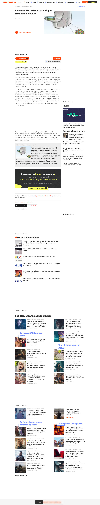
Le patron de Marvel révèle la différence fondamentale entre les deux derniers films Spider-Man (74, 454)
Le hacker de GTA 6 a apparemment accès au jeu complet (36, 353)
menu (19, 2)
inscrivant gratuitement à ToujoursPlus (41, 196)
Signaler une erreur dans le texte (24, 202)
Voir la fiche (69, 417)
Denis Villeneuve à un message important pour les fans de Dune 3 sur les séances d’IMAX (74, 429)
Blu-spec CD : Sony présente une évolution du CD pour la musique (41, 264)
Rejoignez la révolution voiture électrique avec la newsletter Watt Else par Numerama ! (73, 125)
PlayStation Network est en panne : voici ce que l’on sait (72, 164)
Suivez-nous (57, 58)
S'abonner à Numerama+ (37, 188)
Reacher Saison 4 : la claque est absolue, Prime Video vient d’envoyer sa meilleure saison (36, 443)
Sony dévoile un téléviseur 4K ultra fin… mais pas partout (40, 249)
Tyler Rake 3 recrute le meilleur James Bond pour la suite (74, 377)
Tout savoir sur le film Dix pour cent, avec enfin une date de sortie (36, 341)
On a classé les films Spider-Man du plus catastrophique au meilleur (73, 143)
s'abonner (93, 2)
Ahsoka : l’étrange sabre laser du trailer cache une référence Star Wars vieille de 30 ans (74, 336)
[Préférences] (86, 2)
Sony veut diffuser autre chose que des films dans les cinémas (41, 279)
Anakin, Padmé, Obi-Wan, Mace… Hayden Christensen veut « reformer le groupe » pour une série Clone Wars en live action (36, 324)
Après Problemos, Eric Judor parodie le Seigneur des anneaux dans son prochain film (36, 366)
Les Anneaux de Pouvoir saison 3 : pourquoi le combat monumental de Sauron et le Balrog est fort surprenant (73, 157)
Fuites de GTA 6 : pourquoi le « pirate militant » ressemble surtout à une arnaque (36, 378)
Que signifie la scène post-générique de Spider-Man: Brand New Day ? (73, 150)
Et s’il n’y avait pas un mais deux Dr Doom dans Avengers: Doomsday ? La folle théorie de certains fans (75, 466)
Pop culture (82, 6)
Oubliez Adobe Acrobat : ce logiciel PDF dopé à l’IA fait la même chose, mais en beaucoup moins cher (42, 242)
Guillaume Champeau (25, 32)
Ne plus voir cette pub (21, 54)
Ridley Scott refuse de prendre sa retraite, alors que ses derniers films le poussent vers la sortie (35, 455)
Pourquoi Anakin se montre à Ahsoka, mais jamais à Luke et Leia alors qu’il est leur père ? (36, 431)
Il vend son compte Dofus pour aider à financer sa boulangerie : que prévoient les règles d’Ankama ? (75, 354)
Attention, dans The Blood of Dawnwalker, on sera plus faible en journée (36, 466)
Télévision (24, 209)
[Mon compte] (83, 2)
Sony (17, 209)
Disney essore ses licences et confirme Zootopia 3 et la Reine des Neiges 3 (75, 441)
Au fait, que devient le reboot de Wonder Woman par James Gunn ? (74, 365)
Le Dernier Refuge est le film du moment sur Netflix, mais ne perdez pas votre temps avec (36, 413)
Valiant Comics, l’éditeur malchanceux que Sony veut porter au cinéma (41, 272)
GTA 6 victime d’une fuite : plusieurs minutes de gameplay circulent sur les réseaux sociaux (76, 136)
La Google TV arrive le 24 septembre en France (39, 256)
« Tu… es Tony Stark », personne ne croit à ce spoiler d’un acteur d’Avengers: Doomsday (73, 324)
